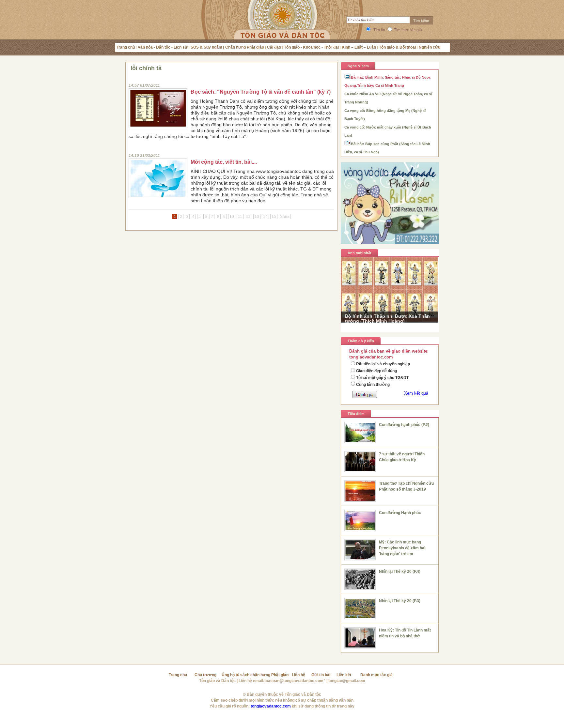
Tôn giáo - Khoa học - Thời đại (311, 47)
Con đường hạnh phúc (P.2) (404, 424)
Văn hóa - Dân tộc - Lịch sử (163, 47)
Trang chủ (126, 47)
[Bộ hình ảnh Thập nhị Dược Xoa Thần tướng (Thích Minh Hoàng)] (390, 320)
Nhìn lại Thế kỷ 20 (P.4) (399, 571)
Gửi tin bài (320, 675)
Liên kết (344, 675)
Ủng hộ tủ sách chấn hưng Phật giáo (255, 675)
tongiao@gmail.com (346, 680)
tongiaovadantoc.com (271, 706)
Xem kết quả (416, 393)
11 (240, 216)
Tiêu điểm (356, 414)
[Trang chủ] (282, 27)
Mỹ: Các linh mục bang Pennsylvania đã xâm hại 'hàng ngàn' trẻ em (402, 548)
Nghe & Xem (358, 66)
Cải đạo (274, 47)
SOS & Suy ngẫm (206, 47)
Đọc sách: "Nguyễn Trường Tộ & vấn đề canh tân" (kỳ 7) (261, 92)
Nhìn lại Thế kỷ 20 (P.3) (399, 601)
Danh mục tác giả (376, 675)
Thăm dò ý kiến (361, 341)
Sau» (285, 216)
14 (265, 216)
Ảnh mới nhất (359, 253)
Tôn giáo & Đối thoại (397, 47)
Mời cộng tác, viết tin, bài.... (224, 162)
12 (248, 216)
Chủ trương (205, 675)
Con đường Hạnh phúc (400, 512)
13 (257, 216)
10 (231, 216)
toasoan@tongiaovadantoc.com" (294, 680)
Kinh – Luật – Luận (359, 47)
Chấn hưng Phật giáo (244, 47)
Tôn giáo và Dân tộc (217, 680)
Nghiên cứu (429, 47)
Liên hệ (298, 675)
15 (274, 216)
